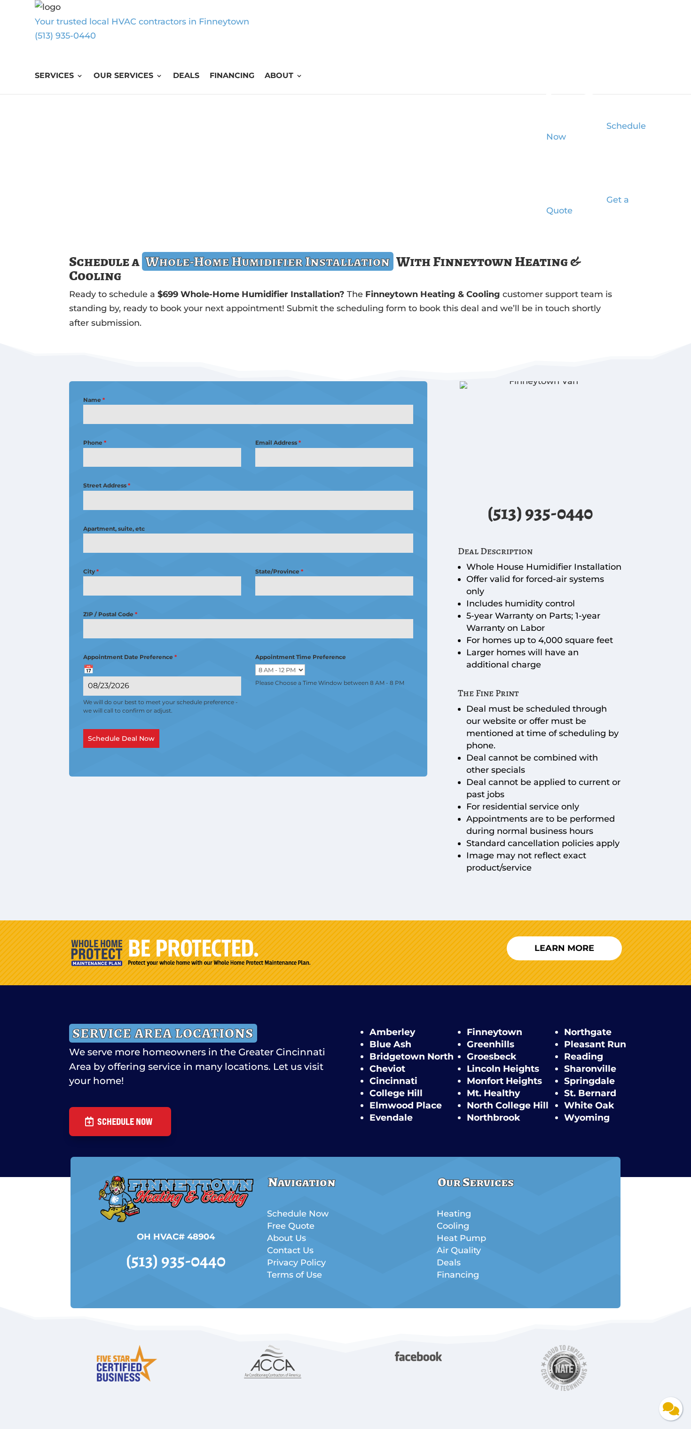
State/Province (279, 571)
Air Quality (459, 1250)
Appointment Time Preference (300, 656)
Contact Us (290, 1250)
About (279, 76)
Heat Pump (461, 1238)
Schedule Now (124, 1121)
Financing (232, 76)
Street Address (106, 485)
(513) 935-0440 (65, 36)
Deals (186, 76)
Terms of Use (294, 1275)
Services (54, 76)
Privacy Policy (296, 1262)
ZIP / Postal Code (110, 614)
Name (94, 399)
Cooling (453, 1226)
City (91, 571)
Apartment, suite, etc (114, 528)
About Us (286, 1238)
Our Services (123, 76)
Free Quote (290, 1226)
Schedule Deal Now (121, 738)
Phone (94, 442)
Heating (454, 1214)
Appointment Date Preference (130, 656)
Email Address (278, 442)
